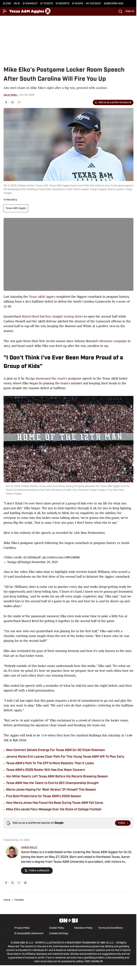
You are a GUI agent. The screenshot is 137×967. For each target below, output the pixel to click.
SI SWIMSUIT (30, 3)
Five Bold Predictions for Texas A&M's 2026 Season (43, 796)
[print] (25, 882)
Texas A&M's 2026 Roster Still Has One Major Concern (45, 770)
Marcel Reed (30, 316)
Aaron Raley (10, 95)
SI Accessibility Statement (29, 933)
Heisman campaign (113, 341)
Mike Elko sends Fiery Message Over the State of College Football (53, 809)
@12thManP (31, 557)
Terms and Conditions (110, 928)
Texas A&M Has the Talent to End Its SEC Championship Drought (52, 783)
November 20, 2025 (45, 562)
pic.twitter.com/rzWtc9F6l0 (61, 557)
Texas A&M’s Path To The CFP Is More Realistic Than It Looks (50, 763)
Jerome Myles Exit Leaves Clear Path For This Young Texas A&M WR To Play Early (65, 757)
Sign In (129, 11)
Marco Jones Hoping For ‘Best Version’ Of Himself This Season (51, 789)
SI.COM (7, 3)
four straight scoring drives (64, 316)
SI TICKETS (46, 3)
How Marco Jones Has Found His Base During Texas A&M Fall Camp (54, 803)
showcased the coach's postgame (59, 378)
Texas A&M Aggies (16, 208)
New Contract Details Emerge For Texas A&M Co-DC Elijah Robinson (55, 750)
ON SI (17, 3)
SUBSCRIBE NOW (113, 3)
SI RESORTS (62, 3)
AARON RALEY (29, 847)
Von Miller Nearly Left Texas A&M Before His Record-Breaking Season (57, 776)
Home (7, 900)
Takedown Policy (83, 928)
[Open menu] (5, 11)
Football (19, 900)
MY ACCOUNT (93, 3)
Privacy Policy (22, 928)
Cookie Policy (56, 928)
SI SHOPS (77, 3)
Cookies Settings (58, 933)
